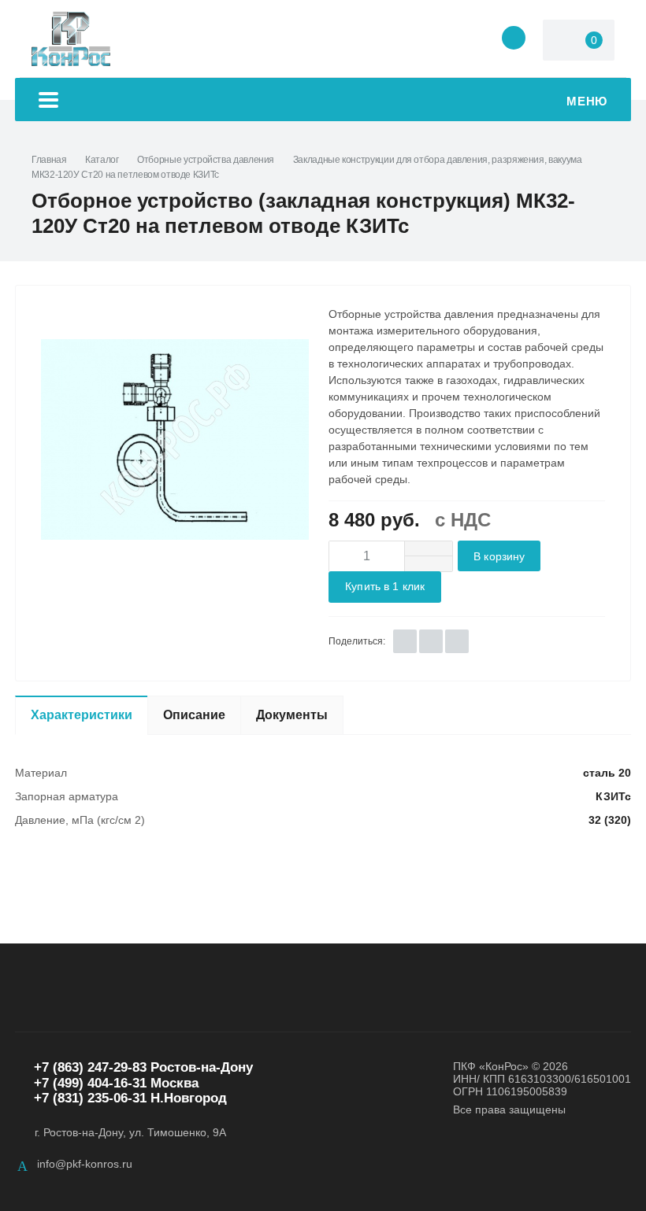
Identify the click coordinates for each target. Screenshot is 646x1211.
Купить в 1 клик (385, 587)
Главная (49, 159)
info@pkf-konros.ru (84, 1163)
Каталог (101, 159)
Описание (194, 715)
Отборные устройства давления (205, 159)
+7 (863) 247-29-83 (90, 1067)
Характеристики (81, 715)
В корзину (499, 557)
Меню (586, 101)
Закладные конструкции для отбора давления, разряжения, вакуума (437, 159)
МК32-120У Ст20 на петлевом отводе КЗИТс (125, 174)
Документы (292, 715)
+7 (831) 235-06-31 (90, 1098)
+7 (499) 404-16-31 (90, 1083)
